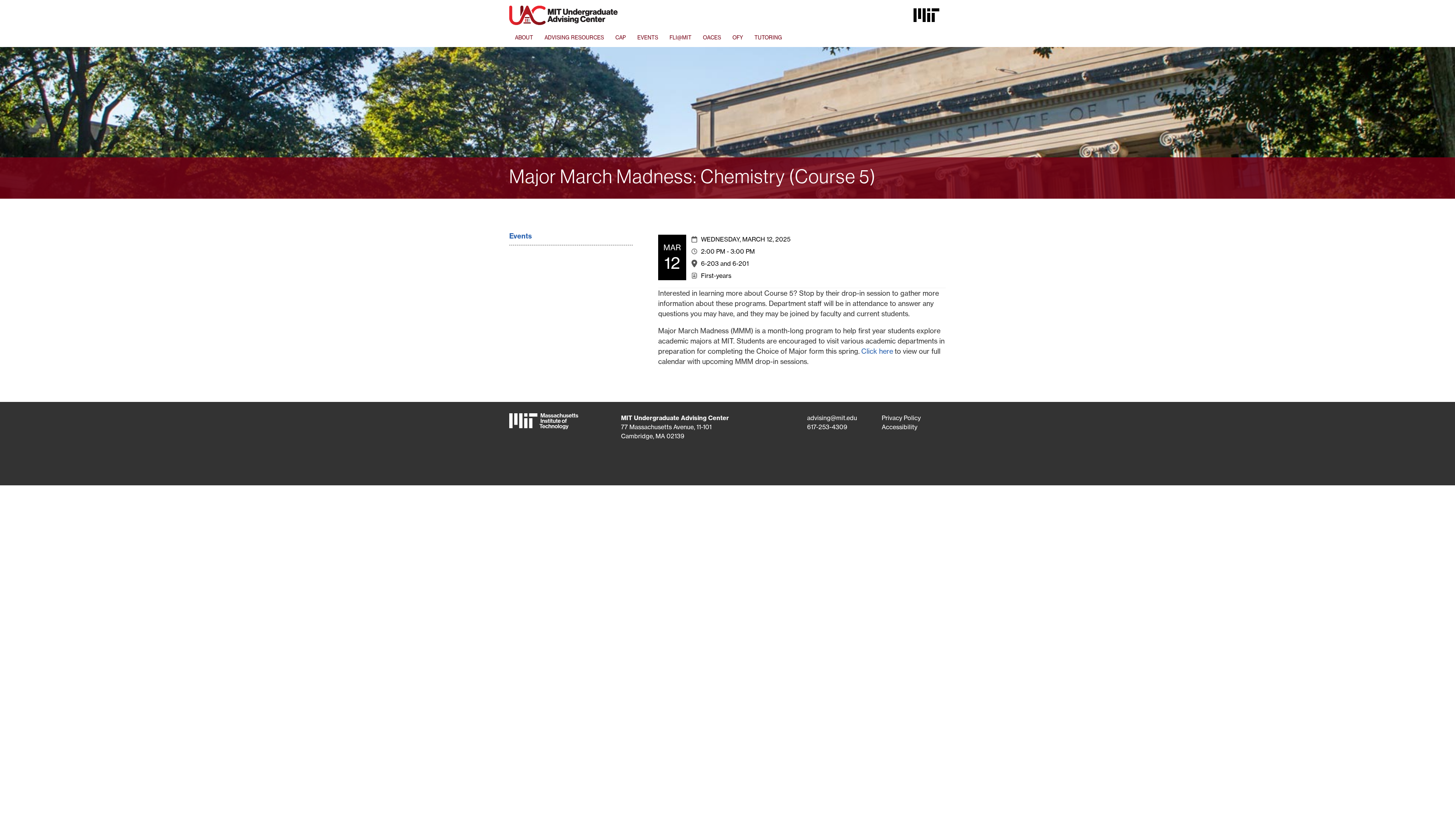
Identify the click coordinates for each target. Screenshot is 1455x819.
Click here (877, 351)
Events (520, 236)
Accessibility (899, 427)
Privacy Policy (901, 418)
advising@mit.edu (832, 418)
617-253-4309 (827, 427)
